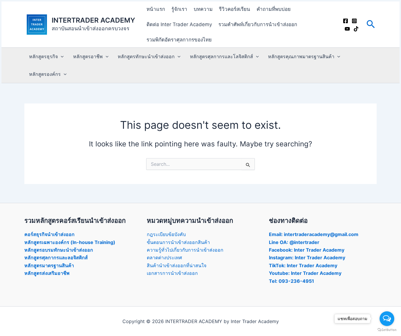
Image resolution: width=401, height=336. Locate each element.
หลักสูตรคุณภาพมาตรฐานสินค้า (301, 56)
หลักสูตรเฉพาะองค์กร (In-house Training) (69, 242)
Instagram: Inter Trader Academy (307, 257)
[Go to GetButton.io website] (387, 330)
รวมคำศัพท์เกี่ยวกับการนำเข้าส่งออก (257, 24)
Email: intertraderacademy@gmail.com (313, 234)
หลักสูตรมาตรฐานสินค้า (49, 265)
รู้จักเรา (179, 9)
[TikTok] (356, 28)
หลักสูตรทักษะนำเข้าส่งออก (146, 56)
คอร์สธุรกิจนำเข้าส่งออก (49, 234)
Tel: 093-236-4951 (291, 281)
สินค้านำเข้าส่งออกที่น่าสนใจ (176, 265)
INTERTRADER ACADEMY (93, 20)
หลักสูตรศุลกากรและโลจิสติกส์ (221, 56)
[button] (370, 25)
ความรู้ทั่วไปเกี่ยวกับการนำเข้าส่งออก (185, 250)
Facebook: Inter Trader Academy (306, 250)
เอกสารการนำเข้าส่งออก (172, 273)
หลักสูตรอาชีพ (88, 56)
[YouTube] (347, 28)
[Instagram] (354, 21)
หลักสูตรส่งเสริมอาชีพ (47, 273)
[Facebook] (345, 21)
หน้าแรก (155, 9)
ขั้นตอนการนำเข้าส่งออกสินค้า (178, 242)
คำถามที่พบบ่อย (274, 9)
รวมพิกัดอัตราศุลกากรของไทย (179, 40)
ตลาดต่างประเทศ (164, 257)
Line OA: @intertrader (294, 242)
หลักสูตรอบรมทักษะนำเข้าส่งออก (58, 250)
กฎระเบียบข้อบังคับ (166, 234)
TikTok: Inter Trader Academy (303, 265)
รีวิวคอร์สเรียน (234, 9)
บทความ (203, 9)
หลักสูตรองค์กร (45, 74)
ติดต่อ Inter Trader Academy (179, 24)
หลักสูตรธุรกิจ (43, 56)
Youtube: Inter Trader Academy (305, 273)
